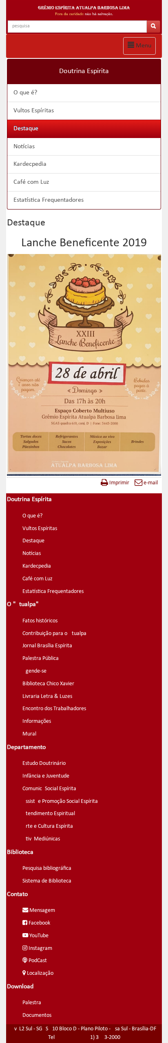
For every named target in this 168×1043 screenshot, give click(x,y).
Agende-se (34, 671)
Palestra (31, 1003)
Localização (39, 973)
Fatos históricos (39, 621)
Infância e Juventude (45, 776)
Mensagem (41, 910)
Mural (29, 734)
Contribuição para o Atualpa (54, 634)
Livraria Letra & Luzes (47, 696)
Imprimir (118, 483)
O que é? (25, 92)
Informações (36, 721)
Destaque (25, 128)
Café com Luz (31, 182)
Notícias (24, 146)
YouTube (38, 936)
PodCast (37, 961)
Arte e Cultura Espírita (47, 826)
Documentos (36, 1015)
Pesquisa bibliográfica (46, 868)
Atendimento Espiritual (48, 814)
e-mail (150, 483)
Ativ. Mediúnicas (41, 839)
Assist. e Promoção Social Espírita (60, 801)
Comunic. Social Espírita (49, 789)
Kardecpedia (29, 164)
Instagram (39, 948)
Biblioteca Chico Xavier (48, 684)
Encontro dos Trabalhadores (54, 709)
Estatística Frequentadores (48, 200)
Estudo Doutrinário (44, 763)
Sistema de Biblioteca (46, 881)
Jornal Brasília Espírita (47, 646)
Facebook (38, 923)
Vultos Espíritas (33, 110)
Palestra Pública (40, 658)
